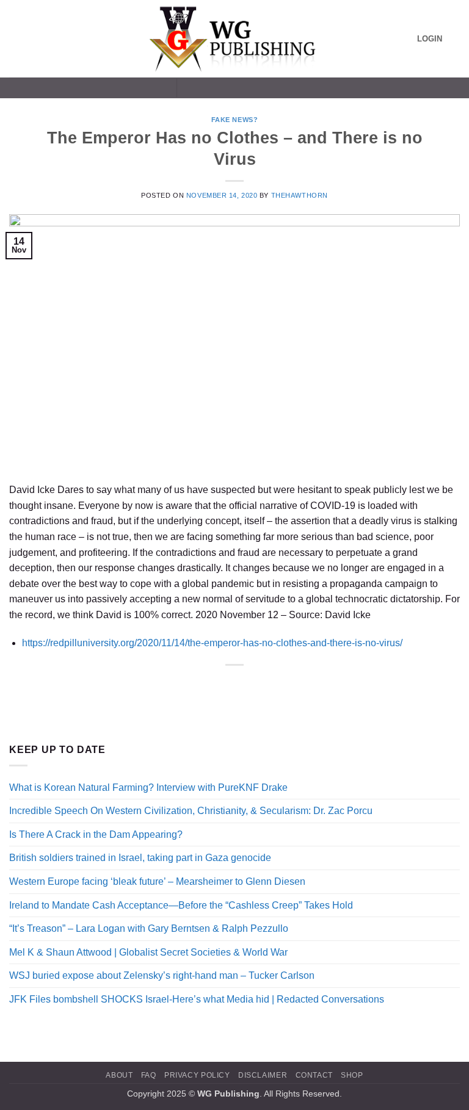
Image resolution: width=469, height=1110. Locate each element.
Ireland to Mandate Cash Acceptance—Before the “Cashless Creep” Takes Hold (181, 905)
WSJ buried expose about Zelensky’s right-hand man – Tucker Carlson (161, 975)
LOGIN (429, 38)
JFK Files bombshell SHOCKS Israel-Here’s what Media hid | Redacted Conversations (196, 999)
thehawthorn (299, 195)
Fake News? (234, 119)
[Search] (455, 38)
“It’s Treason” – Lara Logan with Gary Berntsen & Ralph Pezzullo (148, 928)
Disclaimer (262, 1075)
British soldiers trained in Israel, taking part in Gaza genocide (140, 857)
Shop (352, 1075)
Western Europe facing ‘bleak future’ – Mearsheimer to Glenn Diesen (157, 881)
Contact (314, 1075)
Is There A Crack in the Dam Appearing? (96, 834)
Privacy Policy (197, 1075)
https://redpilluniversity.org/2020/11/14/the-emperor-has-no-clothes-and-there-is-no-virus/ (212, 643)
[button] (16, 39)
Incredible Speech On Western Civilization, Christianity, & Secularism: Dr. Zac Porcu (191, 810)
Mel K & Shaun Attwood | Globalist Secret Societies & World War (148, 952)
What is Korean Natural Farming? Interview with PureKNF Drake (148, 787)
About (119, 1075)
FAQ (148, 1075)
